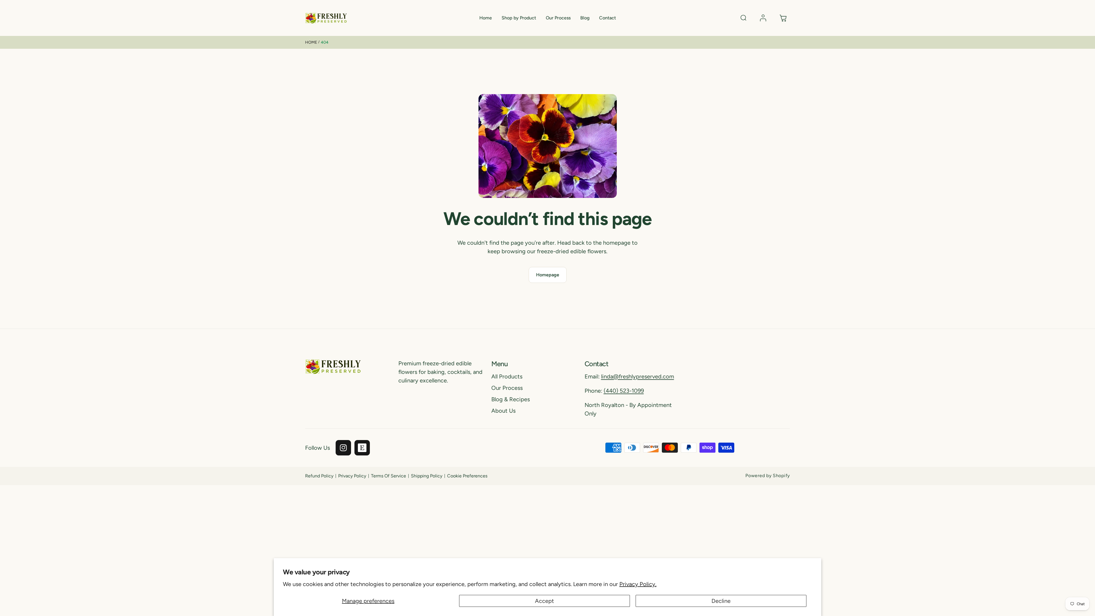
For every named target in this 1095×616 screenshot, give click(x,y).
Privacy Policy (352, 476)
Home (311, 42)
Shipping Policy (426, 476)
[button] (519, 18)
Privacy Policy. (637, 584)
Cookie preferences (467, 476)
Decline (721, 600)
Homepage (547, 274)
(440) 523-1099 (624, 390)
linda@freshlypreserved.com (637, 376)
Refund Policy (319, 476)
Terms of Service (388, 476)
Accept (544, 600)
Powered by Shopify (767, 475)
